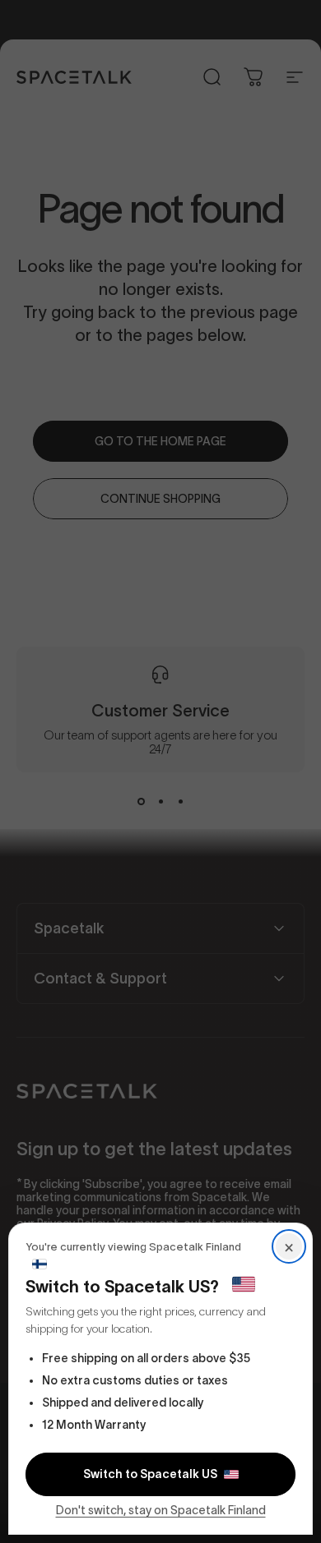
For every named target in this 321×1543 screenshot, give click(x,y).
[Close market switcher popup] (160, 771)
